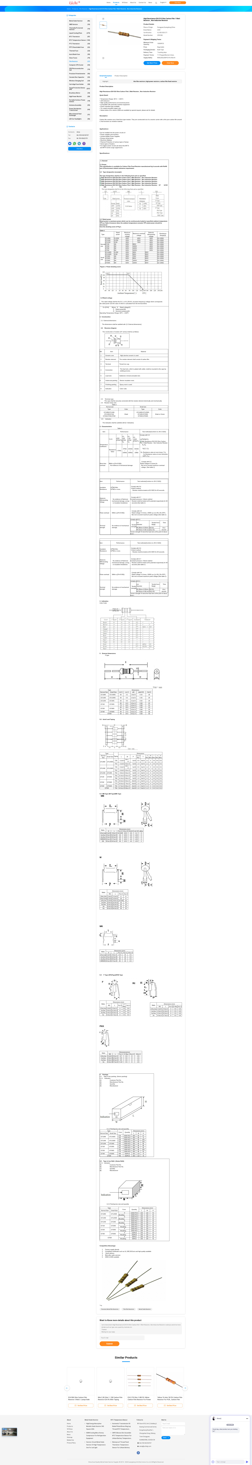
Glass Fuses (79, 58)
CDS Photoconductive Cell (79, 69)
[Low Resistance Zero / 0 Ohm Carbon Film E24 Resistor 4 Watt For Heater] (140, 1381)
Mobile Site (70, 1440)
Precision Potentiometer (79, 73)
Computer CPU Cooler (79, 65)
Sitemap (69, 1437)
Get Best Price (152, 63)
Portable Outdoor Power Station (79, 100)
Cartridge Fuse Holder (79, 84)
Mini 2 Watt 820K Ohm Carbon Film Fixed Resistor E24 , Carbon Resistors (169, 1399)
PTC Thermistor (79, 43)
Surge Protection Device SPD (79, 88)
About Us (70, 1432)
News (68, 1434)
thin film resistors (128, 1309)
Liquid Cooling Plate (79, 33)
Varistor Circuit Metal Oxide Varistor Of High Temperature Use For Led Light (96, 1444)
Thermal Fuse (79, 51)
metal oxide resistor (145, 1309)
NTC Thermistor (79, 36)
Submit (109, 1344)
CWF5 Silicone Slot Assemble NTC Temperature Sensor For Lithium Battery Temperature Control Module (122, 1436)
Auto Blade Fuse (79, 54)
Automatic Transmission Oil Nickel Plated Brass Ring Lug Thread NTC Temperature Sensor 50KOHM (121, 1426)
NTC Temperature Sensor (79, 40)
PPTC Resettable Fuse (79, 47)
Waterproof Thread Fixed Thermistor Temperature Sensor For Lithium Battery (121, 1444)
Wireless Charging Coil (79, 81)
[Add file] (213, 1462)
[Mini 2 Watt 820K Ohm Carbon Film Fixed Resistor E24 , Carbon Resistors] (170, 1381)
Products (70, 1426)
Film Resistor (79, 61)
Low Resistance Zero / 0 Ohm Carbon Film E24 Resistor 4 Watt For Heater (139, 1399)
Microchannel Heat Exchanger (79, 114)
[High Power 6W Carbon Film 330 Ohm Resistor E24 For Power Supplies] (81, 1381)
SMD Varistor (79, 24)
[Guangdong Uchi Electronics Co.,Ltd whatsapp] (74, 143)
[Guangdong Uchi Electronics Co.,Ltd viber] (84, 143)
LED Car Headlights (79, 119)
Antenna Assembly (79, 105)
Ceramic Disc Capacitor (79, 77)
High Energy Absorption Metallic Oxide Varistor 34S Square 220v (95, 1426)
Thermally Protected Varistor (79, 28)
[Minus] (247, 1418)
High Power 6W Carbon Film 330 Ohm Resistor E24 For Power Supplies (79, 1399)
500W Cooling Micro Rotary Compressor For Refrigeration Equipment (96, 1435)
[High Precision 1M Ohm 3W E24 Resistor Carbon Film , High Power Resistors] (110, 1381)
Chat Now (178, 2)
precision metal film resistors (109, 1309)
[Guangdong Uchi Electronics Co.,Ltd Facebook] (138, 1453)
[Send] (247, 1462)
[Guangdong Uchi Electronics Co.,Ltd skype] (79, 143)
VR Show (70, 1429)
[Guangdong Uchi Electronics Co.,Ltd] (74, 3)
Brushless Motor (79, 93)
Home (69, 1423)
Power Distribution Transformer (79, 109)
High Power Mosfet (79, 96)
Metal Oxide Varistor (79, 21)
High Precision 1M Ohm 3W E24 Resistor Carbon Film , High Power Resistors (110, 1399)
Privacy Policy (71, 1443)
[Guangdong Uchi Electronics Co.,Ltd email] (69, 143)
